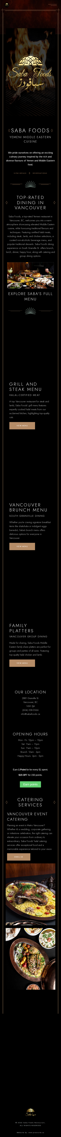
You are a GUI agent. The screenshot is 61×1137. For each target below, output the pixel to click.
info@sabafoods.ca (30, 1045)
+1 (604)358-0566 (30, 1041)
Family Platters (21, 628)
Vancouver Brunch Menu (28, 507)
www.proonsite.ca (36, 1132)
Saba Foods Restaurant (34, 1122)
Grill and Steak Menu (25, 386)
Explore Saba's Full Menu (30, 296)
